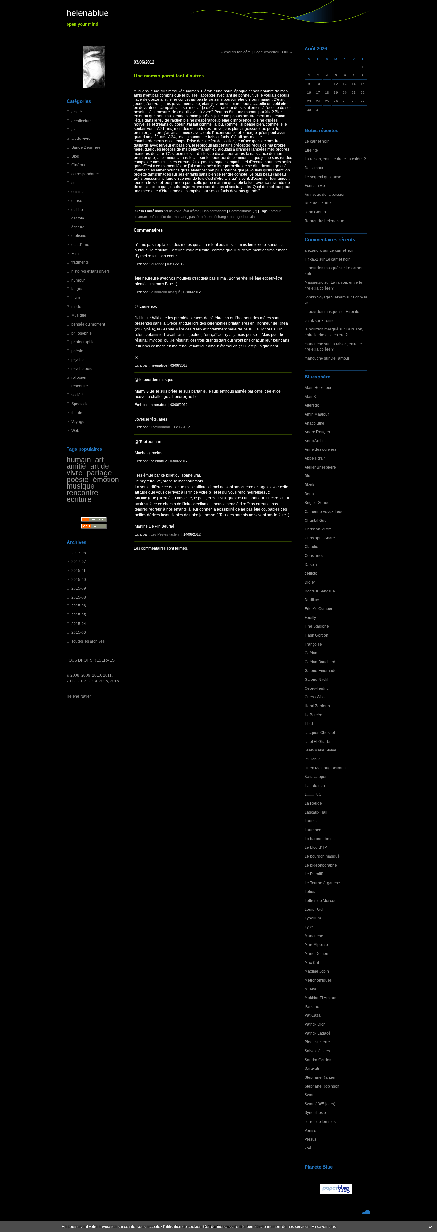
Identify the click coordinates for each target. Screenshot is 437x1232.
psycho (77, 359)
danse (76, 200)
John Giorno (315, 212)
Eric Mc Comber (318, 609)
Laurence (313, 830)
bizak (309, 320)
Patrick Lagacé (317, 1033)
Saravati (312, 1068)
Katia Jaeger (316, 777)
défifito (77, 209)
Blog (75, 156)
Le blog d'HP (316, 847)
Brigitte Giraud (317, 502)
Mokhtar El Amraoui (321, 998)
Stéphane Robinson (322, 1086)
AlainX (310, 396)
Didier (310, 582)
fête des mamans (173, 217)
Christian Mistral (319, 529)
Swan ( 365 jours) (320, 1104)
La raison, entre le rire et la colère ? (335, 159)
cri (73, 183)
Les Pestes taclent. (165, 534)
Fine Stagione (317, 626)
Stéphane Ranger (320, 1077)
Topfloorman (160, 427)
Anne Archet (315, 441)
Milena (310, 989)
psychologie (81, 368)
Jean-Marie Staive (320, 750)
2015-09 (78, 588)
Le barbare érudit (320, 839)
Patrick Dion (315, 1024)
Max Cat (312, 962)
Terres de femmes (320, 1121)
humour (78, 280)
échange (221, 217)
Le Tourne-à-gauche (322, 883)
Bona (309, 494)
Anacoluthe (314, 423)
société (77, 395)
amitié (76, 112)
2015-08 (78, 597)
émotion (106, 479)
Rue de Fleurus (318, 203)
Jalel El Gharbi (317, 741)
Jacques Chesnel (320, 732)
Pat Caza (313, 1015)
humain (79, 460)
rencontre (79, 386)
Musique (78, 315)
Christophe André (320, 538)
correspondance (85, 174)
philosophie (81, 333)
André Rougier (317, 432)
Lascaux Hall (316, 812)
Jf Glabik (312, 759)
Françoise (313, 644)
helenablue (88, 13)
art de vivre (81, 138)
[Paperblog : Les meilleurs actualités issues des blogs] (336, 1194)
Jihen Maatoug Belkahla (326, 768)
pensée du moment (88, 324)
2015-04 (78, 624)
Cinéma (78, 165)
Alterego (312, 405)
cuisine (77, 191)
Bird (308, 476)
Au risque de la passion (325, 194)
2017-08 (78, 553)
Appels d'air (315, 458)
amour (275, 211)
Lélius (310, 891)
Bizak (309, 485)
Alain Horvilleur (318, 387)
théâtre (77, 412)
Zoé (308, 1148)
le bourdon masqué (321, 268)
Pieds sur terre (317, 1042)
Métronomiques (318, 980)
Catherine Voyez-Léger (325, 511)
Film (75, 253)
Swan (309, 1095)
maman (141, 217)
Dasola (311, 564)
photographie (83, 342)
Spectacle (80, 404)
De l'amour (314, 168)
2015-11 (78, 570)
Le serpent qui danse (323, 177)
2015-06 (78, 606)
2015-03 (78, 632)
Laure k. (312, 821)
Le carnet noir (317, 141)
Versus (310, 1139)
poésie (77, 351)
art (73, 130)
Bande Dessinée (85, 147)
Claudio (311, 546)
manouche (314, 344)
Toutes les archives (88, 641)
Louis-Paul (314, 909)
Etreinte (311, 150)
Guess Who (315, 697)
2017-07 (78, 562)
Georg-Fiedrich (318, 688)
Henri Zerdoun (317, 706)
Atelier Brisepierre (320, 467)
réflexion (78, 377)
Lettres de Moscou (321, 900)
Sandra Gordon (318, 1060)
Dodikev (312, 600)
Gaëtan (311, 653)
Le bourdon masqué (322, 856)
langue (77, 289)
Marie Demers (317, 953)
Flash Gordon (316, 635)
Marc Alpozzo (316, 944)
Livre (75, 298)
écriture (77, 227)
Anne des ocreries (320, 449)
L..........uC (313, 794)
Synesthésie (315, 1112)
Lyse (309, 927)
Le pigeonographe (321, 865)
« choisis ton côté (236, 52)
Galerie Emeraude (321, 670)
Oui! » (287, 52)
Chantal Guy (315, 520)
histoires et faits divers (90, 271)
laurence (157, 264)
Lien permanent (214, 211)
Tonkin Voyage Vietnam (325, 297)
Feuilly (310, 618)
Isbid (309, 723)
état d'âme (80, 244)
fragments (80, 262)
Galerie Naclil (316, 679)
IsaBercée (313, 715)
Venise (310, 1130)
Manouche (314, 936)
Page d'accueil (266, 52)
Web (75, 430)
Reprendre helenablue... (326, 221)
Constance (314, 555)
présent (206, 217)
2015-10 (78, 579)
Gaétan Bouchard (320, 662)
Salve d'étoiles (317, 1051)
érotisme (78, 236)
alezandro (313, 250)
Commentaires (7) (243, 211)
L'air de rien (315, 785)
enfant (153, 217)
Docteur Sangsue (320, 591)
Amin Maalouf (317, 414)
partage (99, 473)
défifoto (77, 218)
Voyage (77, 421)
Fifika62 (311, 259)
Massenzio (314, 282)
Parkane (312, 1007)
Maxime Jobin (317, 971)
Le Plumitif (314, 874)
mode (76, 307)
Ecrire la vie (315, 185)
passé (194, 217)
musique (81, 486)
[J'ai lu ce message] (430, 1226)
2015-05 (78, 615)
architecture (81, 121)
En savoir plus (323, 1226)
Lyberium (313, 918)
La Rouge (313, 803)
